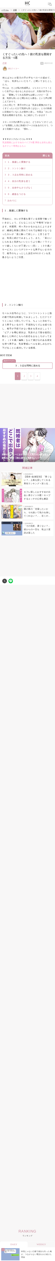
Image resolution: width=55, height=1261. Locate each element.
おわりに (12, 200)
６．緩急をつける (16, 194)
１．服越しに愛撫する (18, 162)
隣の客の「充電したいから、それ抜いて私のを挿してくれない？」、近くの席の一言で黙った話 (37, 513)
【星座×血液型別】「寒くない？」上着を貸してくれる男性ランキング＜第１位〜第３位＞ (38, 480)
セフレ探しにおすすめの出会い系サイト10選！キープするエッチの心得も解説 (37, 495)
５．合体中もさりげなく (20, 188)
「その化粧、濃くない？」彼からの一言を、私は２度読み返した (37, 529)
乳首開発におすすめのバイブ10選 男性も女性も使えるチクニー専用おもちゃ (27, 144)
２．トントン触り (16, 168)
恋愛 (15, 10)
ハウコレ (5, 10)
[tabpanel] (27, 445)
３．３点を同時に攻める (20, 175)
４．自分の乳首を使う (18, 181)
